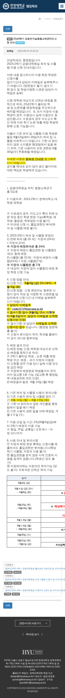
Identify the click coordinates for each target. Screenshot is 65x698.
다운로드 (9, 565)
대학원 (48, 19)
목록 (8, 29)
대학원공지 (58, 19)
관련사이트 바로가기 (30, 623)
